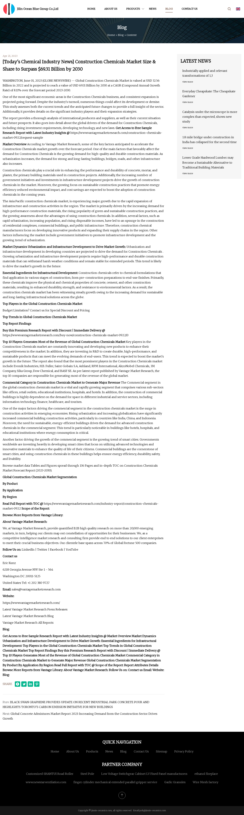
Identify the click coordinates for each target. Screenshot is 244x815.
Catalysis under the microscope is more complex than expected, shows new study (209, 116)
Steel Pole (87, 774)
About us (110, 8)
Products (133, 8)
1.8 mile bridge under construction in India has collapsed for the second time (209, 139)
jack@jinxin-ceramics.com (152, 810)
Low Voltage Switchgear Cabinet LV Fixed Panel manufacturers (144, 774)
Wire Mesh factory (205, 782)
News (152, 8)
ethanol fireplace (206, 774)
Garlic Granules (175, 782)
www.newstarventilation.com (46, 782)
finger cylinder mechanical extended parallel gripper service (115, 782)
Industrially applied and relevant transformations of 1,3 (204, 73)
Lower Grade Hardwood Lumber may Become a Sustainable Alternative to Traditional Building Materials (207, 162)
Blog (169, 8)
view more (187, 81)
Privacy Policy (183, 751)
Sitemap (161, 751)
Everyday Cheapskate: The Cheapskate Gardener (208, 94)
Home (91, 8)
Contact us (190, 8)
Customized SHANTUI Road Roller (49, 774)
